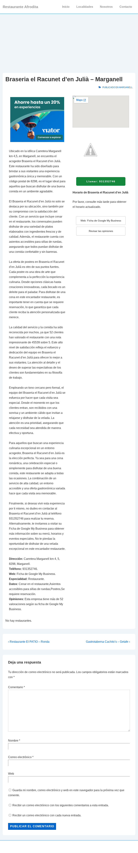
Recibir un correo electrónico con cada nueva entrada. (46, 815)
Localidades (84, 6)
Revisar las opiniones (101, 231)
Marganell (126, 87)
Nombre (13, 740)
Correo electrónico (20, 757)
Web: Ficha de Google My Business (100, 220)
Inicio (66, 6)
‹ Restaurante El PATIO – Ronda (28, 641)
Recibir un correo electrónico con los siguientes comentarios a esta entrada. (60, 805)
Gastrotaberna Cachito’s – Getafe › (108, 641)
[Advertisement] (69, 41)
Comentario (16, 687)
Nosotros (106, 6)
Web (11, 773)
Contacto (125, 6)
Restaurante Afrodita (20, 7)
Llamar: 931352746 (100, 181)
